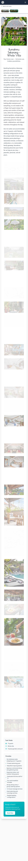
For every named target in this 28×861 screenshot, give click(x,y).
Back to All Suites (7, 6)
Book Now (10, 813)
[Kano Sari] (2, 2)
